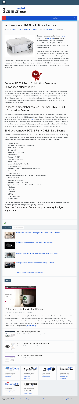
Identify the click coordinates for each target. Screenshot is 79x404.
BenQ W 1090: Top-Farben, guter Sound (30, 356)
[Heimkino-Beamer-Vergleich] (14, 10)
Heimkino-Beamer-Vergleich (22, 399)
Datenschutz (45, 399)
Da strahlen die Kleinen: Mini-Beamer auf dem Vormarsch (34, 243)
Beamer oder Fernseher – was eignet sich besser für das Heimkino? (38, 233)
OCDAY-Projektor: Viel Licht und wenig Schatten (33, 344)
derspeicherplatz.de (10, 391)
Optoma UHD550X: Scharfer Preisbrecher (29, 272)
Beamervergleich (48, 29)
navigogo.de (8, 376)
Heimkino (50, 38)
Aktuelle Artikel (7, 227)
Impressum (36, 399)
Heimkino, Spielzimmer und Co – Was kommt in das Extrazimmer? (37, 253)
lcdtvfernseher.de (46, 376)
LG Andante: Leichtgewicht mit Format (24, 309)
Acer (7, 29)
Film (31, 119)
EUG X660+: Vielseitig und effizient (28, 332)
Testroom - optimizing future (62, 399)
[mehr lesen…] (31, 325)
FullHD (14, 29)
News (35, 29)
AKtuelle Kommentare (18, 227)
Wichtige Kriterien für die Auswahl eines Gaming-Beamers (35, 263)
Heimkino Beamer (24, 29)
